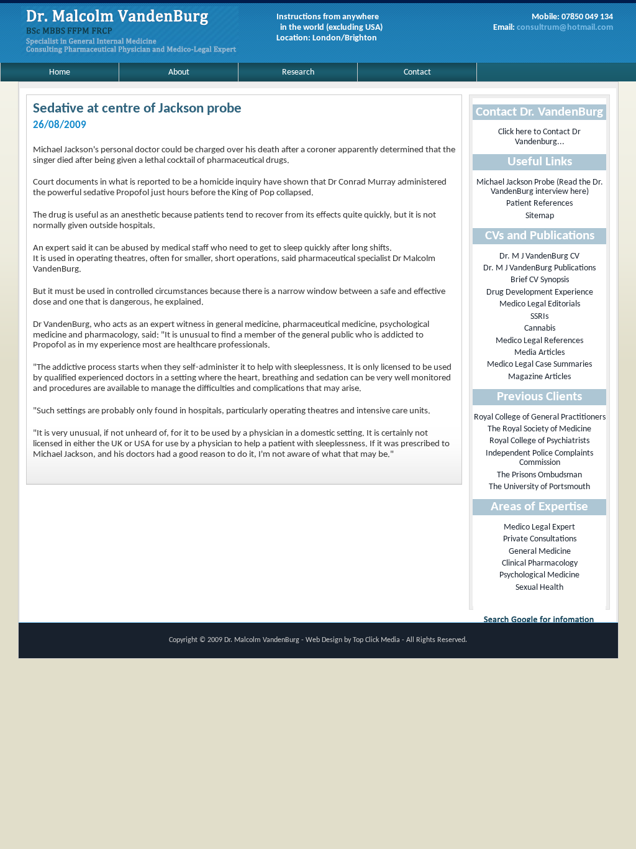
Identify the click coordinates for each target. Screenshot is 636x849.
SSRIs (539, 316)
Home (59, 72)
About (178, 72)
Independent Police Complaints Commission (539, 458)
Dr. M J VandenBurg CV (539, 256)
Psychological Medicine (539, 575)
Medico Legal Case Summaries (539, 364)
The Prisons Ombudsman (539, 475)
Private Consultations (539, 539)
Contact (417, 72)
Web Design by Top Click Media (354, 640)
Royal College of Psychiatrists (539, 441)
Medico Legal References (539, 341)
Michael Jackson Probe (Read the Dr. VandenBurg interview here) (539, 187)
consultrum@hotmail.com (565, 27)
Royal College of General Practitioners (540, 417)
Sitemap (539, 216)
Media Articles (539, 352)
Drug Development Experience (539, 292)
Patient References (539, 203)
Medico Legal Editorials (539, 304)
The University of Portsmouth (539, 487)
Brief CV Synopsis (540, 280)
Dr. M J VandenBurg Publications (539, 268)
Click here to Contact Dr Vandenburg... (539, 136)
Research (298, 72)
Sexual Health (539, 587)
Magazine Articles (539, 377)
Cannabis (539, 328)
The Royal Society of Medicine (539, 429)
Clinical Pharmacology (540, 563)
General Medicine (540, 551)
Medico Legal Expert (539, 527)
